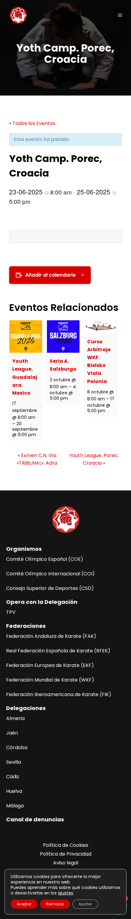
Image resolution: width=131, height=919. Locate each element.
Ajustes (85, 904)
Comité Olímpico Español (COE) (44, 559)
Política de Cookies (65, 845)
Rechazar (55, 904)
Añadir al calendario (50, 274)
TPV (11, 612)
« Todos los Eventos (32, 123)
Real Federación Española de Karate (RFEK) (58, 650)
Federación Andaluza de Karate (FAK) (51, 636)
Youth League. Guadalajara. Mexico (24, 377)
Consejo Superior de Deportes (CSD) (50, 588)
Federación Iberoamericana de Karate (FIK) (58, 694)
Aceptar (24, 904)
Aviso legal (65, 862)
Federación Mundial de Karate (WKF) (50, 679)
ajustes (65, 893)
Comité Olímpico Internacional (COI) (50, 573)
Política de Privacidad (65, 853)
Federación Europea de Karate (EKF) (50, 665)
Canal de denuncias (35, 819)
